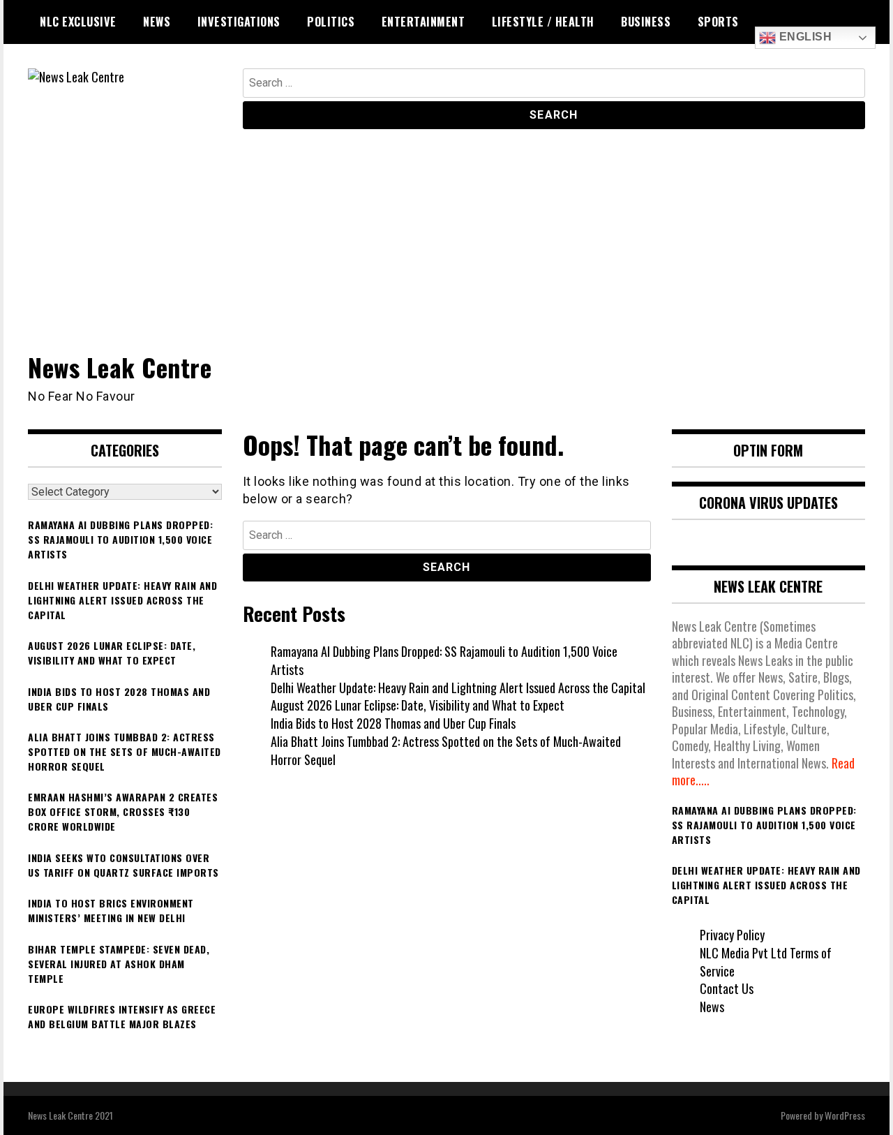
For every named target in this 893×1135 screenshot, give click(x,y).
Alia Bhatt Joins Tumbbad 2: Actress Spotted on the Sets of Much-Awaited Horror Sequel (446, 750)
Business (645, 21)
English (804, 37)
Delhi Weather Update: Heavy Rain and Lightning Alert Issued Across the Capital (458, 687)
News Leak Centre (119, 366)
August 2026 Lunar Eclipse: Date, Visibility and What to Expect (417, 705)
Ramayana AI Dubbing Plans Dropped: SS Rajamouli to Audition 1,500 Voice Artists (444, 660)
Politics (330, 21)
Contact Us (726, 988)
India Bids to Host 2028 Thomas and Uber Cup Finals (393, 723)
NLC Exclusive (78, 21)
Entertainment (423, 21)
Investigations (238, 21)
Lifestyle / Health (543, 21)
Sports (718, 21)
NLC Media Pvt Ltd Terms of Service (766, 962)
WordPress (845, 1115)
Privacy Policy (732, 935)
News (156, 21)
